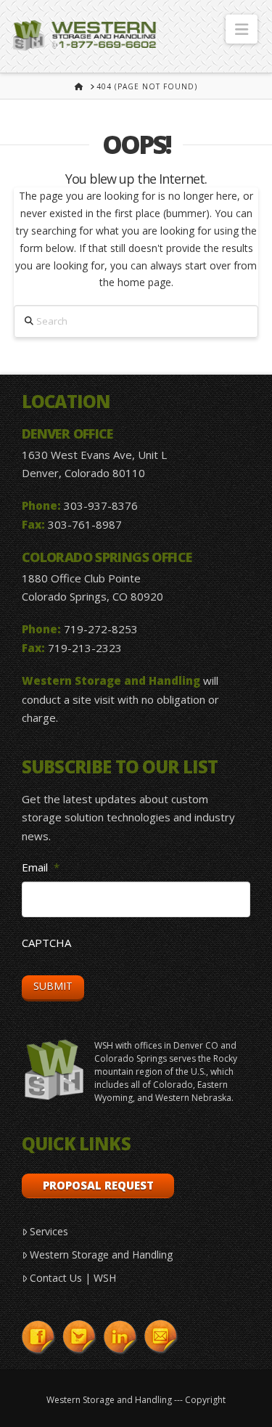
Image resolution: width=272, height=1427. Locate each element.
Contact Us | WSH (73, 1278)
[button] (241, 29)
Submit (53, 986)
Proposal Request (98, 1185)
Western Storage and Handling (101, 1254)
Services (49, 1231)
